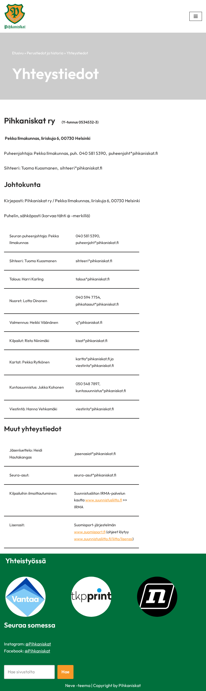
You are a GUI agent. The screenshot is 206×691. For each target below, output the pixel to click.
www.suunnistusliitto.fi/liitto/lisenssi (103, 538)
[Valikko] (195, 16)
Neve (70, 685)
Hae (65, 671)
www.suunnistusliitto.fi (103, 500)
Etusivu (18, 53)
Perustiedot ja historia (45, 53)
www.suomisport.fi (89, 531)
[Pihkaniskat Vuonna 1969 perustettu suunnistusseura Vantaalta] (16, 16)
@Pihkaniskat (38, 644)
